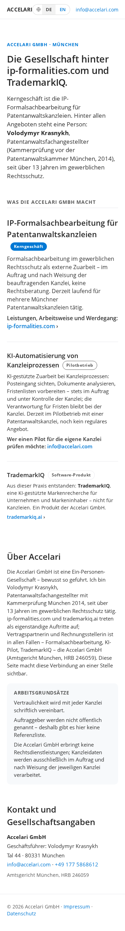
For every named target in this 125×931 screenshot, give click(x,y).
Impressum (77, 907)
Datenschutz (21, 914)
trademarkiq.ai (24, 517)
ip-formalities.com (31, 326)
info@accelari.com (97, 9)
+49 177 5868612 (76, 864)
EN (63, 9)
